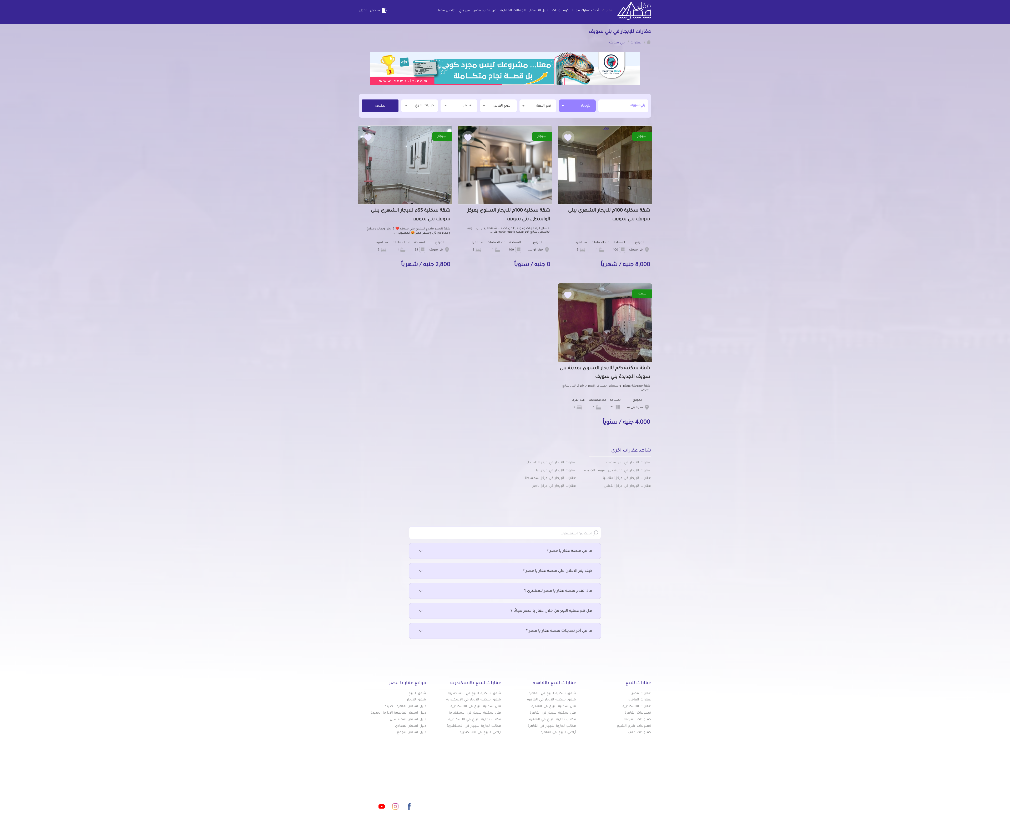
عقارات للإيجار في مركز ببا (556, 471)
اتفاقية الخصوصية (466, 800)
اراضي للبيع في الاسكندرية (480, 732)
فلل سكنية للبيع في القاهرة (553, 706)
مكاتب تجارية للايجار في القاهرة (552, 726)
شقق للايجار (416, 700)
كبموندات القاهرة (638, 713)
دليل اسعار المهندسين (408, 719)
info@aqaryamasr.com (383, 783)
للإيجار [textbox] (585, 106)
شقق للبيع (417, 693)
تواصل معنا (447, 11)
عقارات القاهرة (639, 700)
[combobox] (577, 105)
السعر (468, 106)
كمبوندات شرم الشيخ (634, 726)
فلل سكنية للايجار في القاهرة (553, 713)
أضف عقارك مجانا (585, 11)
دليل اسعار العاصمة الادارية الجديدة (398, 713)
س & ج (464, 11)
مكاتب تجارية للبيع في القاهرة (552, 719)
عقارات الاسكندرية (637, 706)
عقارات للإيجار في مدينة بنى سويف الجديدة (617, 471)
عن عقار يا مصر (485, 11)
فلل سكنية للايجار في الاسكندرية (475, 713)
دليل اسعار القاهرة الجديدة (405, 706)
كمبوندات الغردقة (637, 719)
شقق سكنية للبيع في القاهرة (552, 693)
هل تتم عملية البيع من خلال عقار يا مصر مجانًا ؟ (551, 611)
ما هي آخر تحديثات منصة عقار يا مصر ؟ (559, 631)
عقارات (607, 11)
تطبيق (380, 106)
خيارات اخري (424, 106)
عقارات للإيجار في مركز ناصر (554, 486)
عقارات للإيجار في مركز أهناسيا (627, 478)
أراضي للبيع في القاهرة (558, 732)
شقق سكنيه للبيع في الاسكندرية (474, 693)
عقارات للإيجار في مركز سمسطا (550, 478)
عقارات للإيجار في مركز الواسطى (551, 463)
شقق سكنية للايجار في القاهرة (551, 700)
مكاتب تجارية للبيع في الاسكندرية (474, 719)
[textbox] (538, 106)
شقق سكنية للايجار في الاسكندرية (473, 700)
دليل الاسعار (538, 11)
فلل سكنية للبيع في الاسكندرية (476, 706)
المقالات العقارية (513, 11)
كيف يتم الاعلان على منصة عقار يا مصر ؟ (557, 571)
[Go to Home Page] (649, 41)
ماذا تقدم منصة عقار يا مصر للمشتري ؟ (558, 591)
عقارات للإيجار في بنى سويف (628, 463)
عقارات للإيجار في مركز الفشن (627, 486)
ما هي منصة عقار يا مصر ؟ (569, 551)
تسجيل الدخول (370, 11)
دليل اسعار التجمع (411, 732)
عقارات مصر (641, 693)
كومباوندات (560, 11)
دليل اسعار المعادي (410, 726)
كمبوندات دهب (639, 732)
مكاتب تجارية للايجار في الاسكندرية (474, 726)
